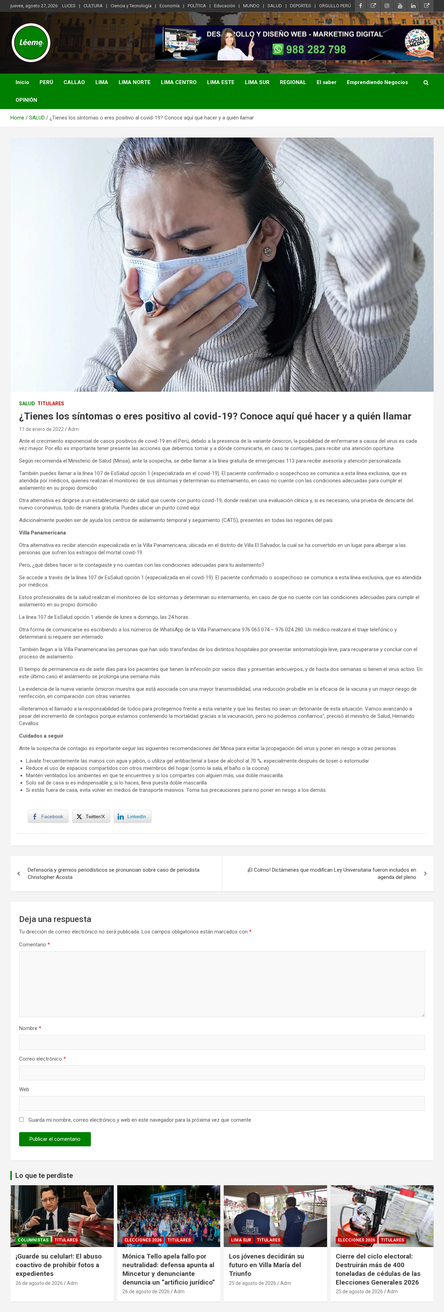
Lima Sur (241, 1240)
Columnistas (33, 1240)
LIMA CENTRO (179, 82)
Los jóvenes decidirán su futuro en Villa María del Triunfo (266, 1264)
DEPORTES (300, 5)
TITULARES (50, 403)
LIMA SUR (257, 82)
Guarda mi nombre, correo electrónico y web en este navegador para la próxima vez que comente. (140, 1120)
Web (24, 1089)
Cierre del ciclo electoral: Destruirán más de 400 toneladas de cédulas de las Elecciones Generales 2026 (378, 1269)
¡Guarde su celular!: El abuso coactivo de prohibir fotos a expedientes (59, 1264)
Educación (224, 5)
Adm (73, 429)
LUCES (69, 5)
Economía (170, 5)
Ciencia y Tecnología (131, 5)
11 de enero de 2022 (41, 429)
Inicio (22, 82)
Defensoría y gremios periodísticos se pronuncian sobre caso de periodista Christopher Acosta (113, 873)
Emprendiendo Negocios (377, 82)
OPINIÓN (26, 100)
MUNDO (251, 5)
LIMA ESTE (220, 82)
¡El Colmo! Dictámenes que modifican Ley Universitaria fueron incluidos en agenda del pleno (332, 873)
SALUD (274, 5)
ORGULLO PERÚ (335, 5)
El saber (326, 82)
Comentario (34, 944)
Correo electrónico (42, 1059)
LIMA (101, 82)
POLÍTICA (197, 5)
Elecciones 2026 (143, 1240)
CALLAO (74, 82)
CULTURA (93, 5)
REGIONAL (293, 82)
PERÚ (46, 82)
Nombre (30, 1028)
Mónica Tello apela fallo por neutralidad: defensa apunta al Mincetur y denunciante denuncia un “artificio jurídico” (168, 1269)
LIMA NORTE (135, 82)
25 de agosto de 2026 (252, 1283)
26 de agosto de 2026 (39, 1283)
